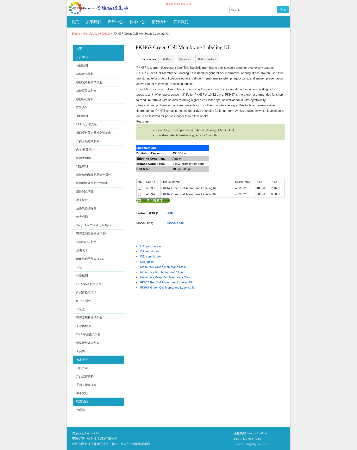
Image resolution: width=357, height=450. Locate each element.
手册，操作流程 (86, 384)
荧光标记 (82, 216)
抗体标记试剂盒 (86, 242)
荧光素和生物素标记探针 (92, 233)
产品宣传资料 (85, 376)
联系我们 (181, 22)
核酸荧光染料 (85, 74)
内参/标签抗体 (85, 149)
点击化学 (82, 250)
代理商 (80, 409)
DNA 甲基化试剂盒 (88, 334)
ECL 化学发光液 (86, 124)
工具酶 (80, 351)
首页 (75, 22)
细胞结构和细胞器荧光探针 (93, 174)
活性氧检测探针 (86, 208)
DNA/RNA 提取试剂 (88, 284)
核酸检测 (82, 65)
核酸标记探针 (85, 99)
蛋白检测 (82, 116)
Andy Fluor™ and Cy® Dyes (93, 225)
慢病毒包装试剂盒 (87, 342)
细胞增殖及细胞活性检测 (92, 183)
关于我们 (93, 22)
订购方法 (82, 368)
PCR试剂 (81, 107)
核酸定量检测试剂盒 (89, 82)
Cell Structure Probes (96, 33)
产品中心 (115, 22)
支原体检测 (83, 326)
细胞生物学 (83, 158)
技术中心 (137, 22)
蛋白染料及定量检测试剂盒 (93, 132)
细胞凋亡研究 (85, 191)
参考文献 (82, 393)
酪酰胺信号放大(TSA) (90, 258)
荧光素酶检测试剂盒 (89, 317)
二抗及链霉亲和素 (87, 141)
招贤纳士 (159, 22)
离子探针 (82, 200)
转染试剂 (82, 166)
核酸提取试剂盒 (86, 90)
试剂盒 (80, 309)
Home (76, 33)
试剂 (79, 267)
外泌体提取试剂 (86, 292)
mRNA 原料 (83, 300)
